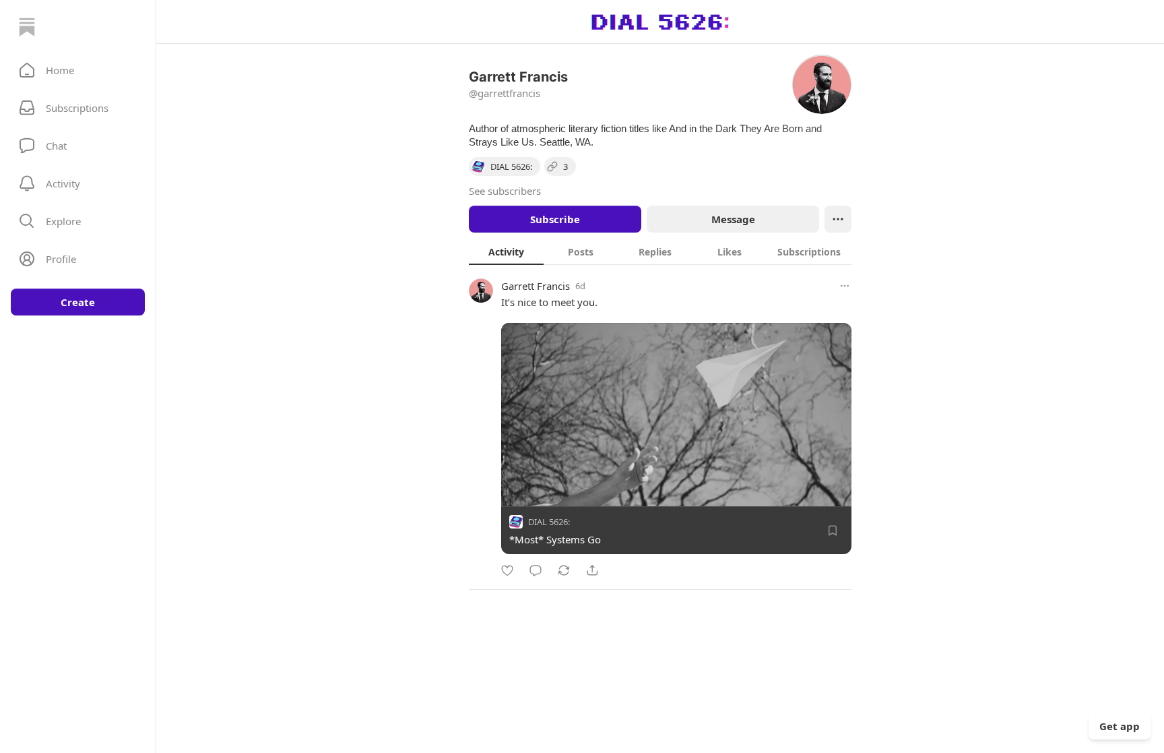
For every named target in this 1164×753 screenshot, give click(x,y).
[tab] (506, 251)
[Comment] (535, 570)
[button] (78, 70)
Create (78, 302)
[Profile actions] (838, 219)
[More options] (844, 286)
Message (733, 219)
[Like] (507, 570)
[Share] (592, 570)
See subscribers (505, 191)
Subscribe (555, 219)
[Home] (27, 27)
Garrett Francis (535, 286)
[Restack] (563, 570)
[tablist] (660, 251)
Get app (1119, 726)
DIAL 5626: (549, 522)
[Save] (832, 530)
